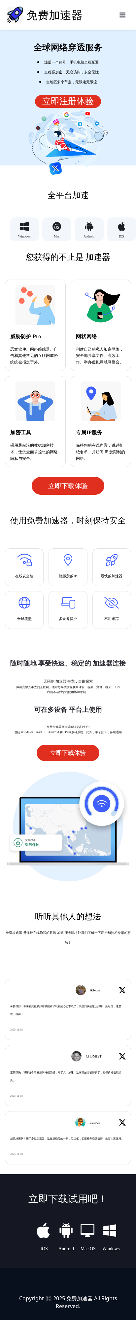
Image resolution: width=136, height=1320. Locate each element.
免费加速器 (79, 1298)
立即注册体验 (68, 101)
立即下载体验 (68, 485)
